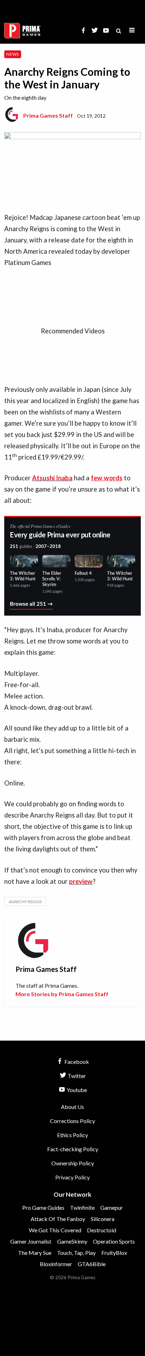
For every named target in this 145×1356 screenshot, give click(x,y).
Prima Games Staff (48, 115)
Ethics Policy (72, 1135)
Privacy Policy (72, 1177)
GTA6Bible (92, 1264)
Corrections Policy (72, 1120)
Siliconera (102, 1218)
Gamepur (111, 1207)
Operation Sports (114, 1241)
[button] (132, 30)
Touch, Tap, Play (76, 1252)
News (12, 54)
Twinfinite (82, 1207)
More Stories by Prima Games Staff (61, 994)
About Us (72, 1106)
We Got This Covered (55, 1230)
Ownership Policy (72, 1163)
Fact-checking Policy (72, 1149)
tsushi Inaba (54, 478)
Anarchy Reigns (25, 901)
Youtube (76, 1089)
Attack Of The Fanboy (58, 1218)
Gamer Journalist (30, 1241)
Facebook (76, 1061)
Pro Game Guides (43, 1207)
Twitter (76, 1075)
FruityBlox (114, 1252)
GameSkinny (72, 1241)
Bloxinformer (56, 1264)
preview (81, 881)
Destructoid (101, 1230)
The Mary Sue (34, 1252)
